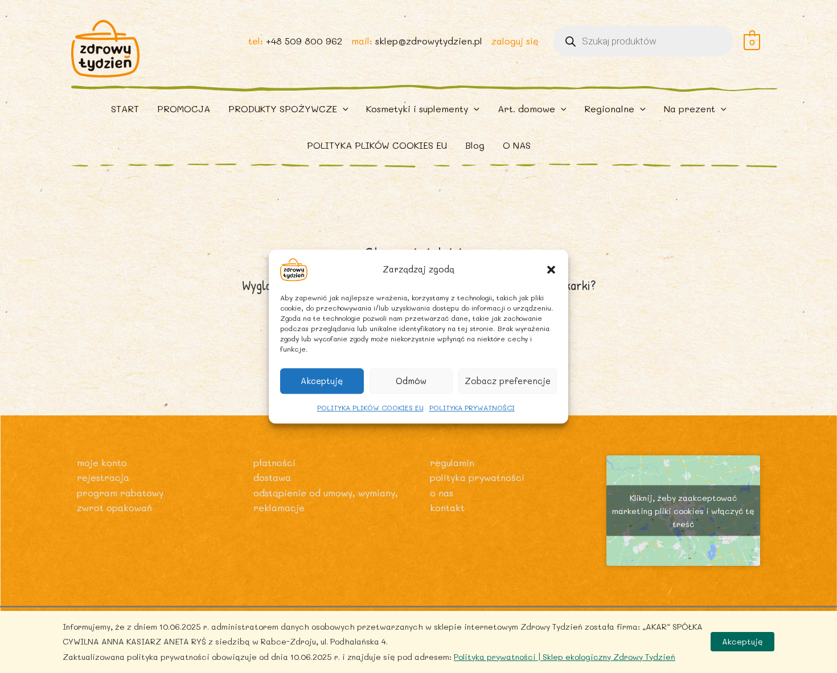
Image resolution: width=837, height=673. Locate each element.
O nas (441, 493)
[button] (551, 269)
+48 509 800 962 (304, 41)
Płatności (274, 462)
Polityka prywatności (477, 477)
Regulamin (452, 462)
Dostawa (272, 477)
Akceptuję (322, 380)
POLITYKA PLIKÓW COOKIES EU (370, 407)
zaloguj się (515, 41)
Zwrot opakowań (114, 507)
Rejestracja (103, 477)
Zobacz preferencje (508, 380)
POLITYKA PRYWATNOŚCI (472, 407)
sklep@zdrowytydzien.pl (428, 41)
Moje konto (102, 462)
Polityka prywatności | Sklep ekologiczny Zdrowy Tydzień (564, 656)
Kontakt (447, 507)
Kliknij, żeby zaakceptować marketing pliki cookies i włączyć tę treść (683, 510)
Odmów (411, 380)
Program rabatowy (120, 493)
